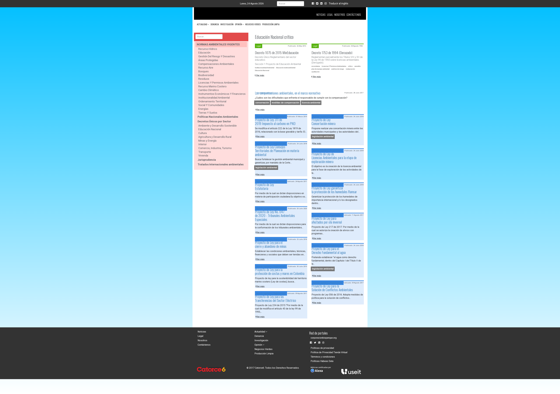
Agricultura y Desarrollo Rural (214, 136)
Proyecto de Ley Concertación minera (323, 121)
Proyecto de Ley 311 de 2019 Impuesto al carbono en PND (275, 121)
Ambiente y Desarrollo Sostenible (217, 125)
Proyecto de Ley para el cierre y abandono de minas (270, 244)
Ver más (260, 75)
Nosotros (339, 14)
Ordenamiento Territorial (212, 101)
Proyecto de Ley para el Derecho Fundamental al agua (329, 250)
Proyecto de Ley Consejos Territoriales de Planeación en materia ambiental (277, 150)
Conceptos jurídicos (264, 93)
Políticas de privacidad (322, 348)
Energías (203, 108)
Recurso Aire (205, 67)
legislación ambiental (323, 136)
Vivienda (203, 155)
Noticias (321, 14)
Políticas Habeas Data (322, 361)
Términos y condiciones (323, 356)
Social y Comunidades (211, 105)
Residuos (203, 78)
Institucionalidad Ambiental (214, 97)
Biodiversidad (206, 75)
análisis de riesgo (337, 69)
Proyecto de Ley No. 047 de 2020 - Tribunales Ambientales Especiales (275, 215)
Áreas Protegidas (208, 60)
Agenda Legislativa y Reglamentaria (271, 117)
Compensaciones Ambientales (216, 63)
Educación (204, 52)
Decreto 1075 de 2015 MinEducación (277, 52)
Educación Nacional (209, 129)
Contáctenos (353, 14)
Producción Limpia (270, 24)
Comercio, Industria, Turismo (215, 148)
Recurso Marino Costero (212, 86)
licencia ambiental (311, 102)
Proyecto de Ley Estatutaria (264, 186)
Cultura (202, 133)
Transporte (204, 151)
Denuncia (215, 24)
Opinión (238, 24)
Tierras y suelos (207, 112)
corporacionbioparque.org (324, 337)
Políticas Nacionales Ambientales (218, 116)
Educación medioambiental (285, 68)
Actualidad (202, 24)
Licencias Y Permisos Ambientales (334, 66)
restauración (350, 69)
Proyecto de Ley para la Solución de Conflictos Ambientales (332, 287)
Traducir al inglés (338, 3)
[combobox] (290, 3)
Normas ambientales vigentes (218, 44)
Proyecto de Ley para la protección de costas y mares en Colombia (279, 271)
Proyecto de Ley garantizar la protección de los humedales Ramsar (334, 189)
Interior (202, 144)
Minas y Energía (207, 140)
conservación (262, 102)
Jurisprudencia (207, 159)
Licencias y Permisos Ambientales (218, 82)
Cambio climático (208, 90)
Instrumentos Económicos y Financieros (222, 93)
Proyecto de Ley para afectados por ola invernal (327, 220)
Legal (330, 14)
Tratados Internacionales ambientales (221, 164)
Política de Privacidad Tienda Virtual (329, 352)
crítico (350, 66)
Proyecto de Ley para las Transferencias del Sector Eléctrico (275, 298)
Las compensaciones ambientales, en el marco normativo (287, 93)
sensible (357, 66)
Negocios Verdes (253, 24)
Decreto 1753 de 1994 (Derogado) (332, 52)
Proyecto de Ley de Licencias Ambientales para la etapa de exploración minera (334, 157)
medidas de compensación (285, 102)
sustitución (316, 72)
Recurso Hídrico (207, 48)
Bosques (203, 71)
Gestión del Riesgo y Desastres (216, 56)
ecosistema (316, 66)
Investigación (226, 24)
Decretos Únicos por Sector (214, 121)
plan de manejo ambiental (321, 69)
